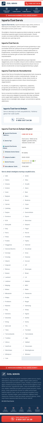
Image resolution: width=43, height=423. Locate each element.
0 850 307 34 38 (27, 134)
